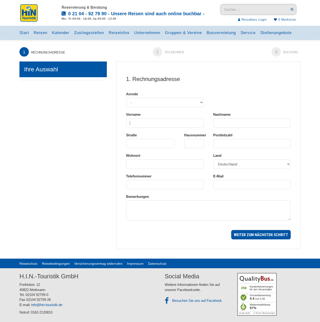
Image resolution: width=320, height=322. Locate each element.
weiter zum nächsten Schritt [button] (261, 235)
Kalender (60, 33)
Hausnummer (194, 135)
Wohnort (133, 155)
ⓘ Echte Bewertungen (264, 313)
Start (24, 33)
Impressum (135, 263)
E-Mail (218, 176)
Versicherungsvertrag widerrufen (98, 263)
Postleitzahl (222, 135)
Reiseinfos (119, 33)
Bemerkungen (137, 197)
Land (217, 155)
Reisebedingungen (56, 263)
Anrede (132, 94)
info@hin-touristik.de (46, 305)
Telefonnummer (139, 176)
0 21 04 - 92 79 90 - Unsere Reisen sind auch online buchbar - (136, 13)
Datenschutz (157, 263)
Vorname (133, 114)
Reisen (40, 33)
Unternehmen (147, 33)
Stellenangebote (276, 33)
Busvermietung (221, 33)
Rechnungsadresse (44, 52)
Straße (131, 135)
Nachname (222, 114)
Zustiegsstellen (89, 33)
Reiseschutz (28, 263)
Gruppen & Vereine (183, 33)
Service (248, 33)
